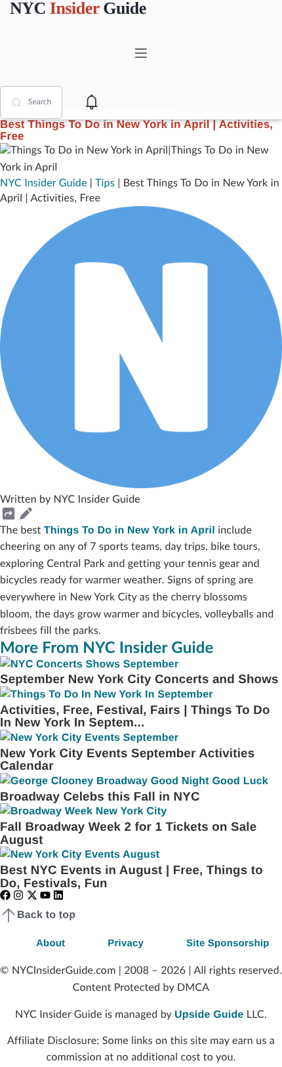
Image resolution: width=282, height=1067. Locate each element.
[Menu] (141, 53)
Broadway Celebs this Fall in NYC (100, 796)
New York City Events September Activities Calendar (127, 759)
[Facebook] (5, 895)
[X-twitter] (32, 895)
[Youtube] (45, 895)
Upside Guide (209, 1014)
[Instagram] (18, 895)
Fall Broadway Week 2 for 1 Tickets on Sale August (128, 833)
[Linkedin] (58, 895)
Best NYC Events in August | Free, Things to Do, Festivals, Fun (131, 876)
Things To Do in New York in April (129, 530)
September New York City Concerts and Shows (139, 679)
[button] (8, 513)
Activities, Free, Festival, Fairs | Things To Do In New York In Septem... (135, 716)
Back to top (46, 915)
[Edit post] (25, 513)
